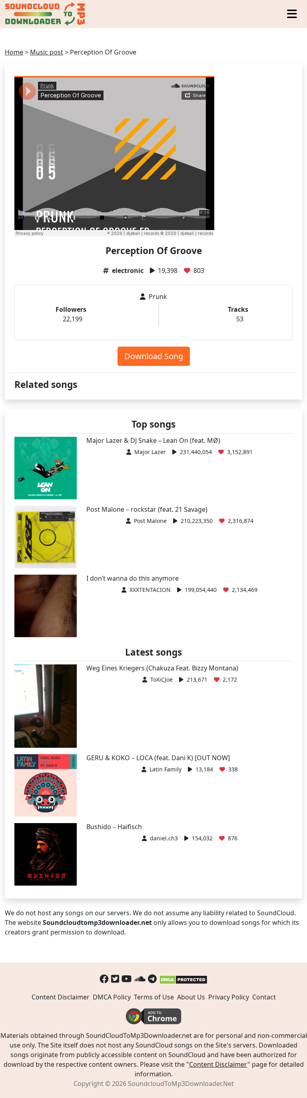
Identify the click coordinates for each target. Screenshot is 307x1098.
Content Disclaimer (61, 997)
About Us (191, 997)
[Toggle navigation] (292, 14)
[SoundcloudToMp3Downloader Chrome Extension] (153, 1015)
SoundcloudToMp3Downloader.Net (181, 1083)
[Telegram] (152, 979)
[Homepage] (46, 14)
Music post (46, 52)
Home (14, 52)
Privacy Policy (228, 997)
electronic (128, 270)
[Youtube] (127, 979)
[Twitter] (115, 979)
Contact (264, 997)
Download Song (153, 356)
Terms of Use (154, 997)
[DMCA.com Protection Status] (183, 979)
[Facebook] (104, 979)
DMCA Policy (112, 997)
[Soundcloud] (140, 979)
